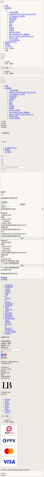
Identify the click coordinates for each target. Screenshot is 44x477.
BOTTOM (8, 313)
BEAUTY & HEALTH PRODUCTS (21, 36)
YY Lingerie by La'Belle (17, 16)
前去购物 (4, 202)
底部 (10, 26)
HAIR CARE (13, 38)
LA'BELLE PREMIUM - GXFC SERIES (9, 288)
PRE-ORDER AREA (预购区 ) (19, 34)
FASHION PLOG (11, 42)
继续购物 (4, 277)
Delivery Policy (8, 400)
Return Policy (7, 408)
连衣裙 (11, 28)
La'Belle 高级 (13, 12)
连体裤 (11, 30)
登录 (6, 50)
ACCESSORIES (14, 40)
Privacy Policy (7, 404)
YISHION (12, 20)
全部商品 (8, 8)
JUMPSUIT (9, 317)
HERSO (7, 334)
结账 (22, 238)
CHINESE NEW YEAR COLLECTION (22, 14)
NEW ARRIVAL (8, 308)
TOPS (7, 311)
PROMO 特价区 (14, 32)
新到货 (11, 22)
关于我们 (8, 46)
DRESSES (8, 315)
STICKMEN (13, 18)
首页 (6, 6)
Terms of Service (8, 411)
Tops (10, 24)
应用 (3, 207)
